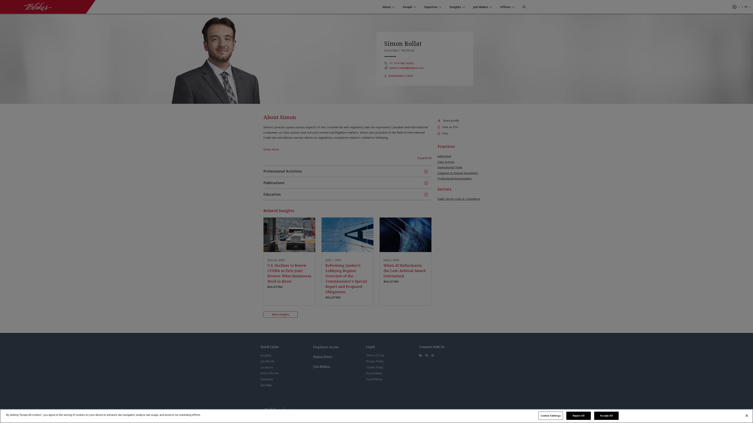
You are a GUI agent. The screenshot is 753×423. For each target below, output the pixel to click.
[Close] (746, 415)
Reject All (579, 415)
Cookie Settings (551, 415)
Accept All (606, 415)
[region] (376, 416)
